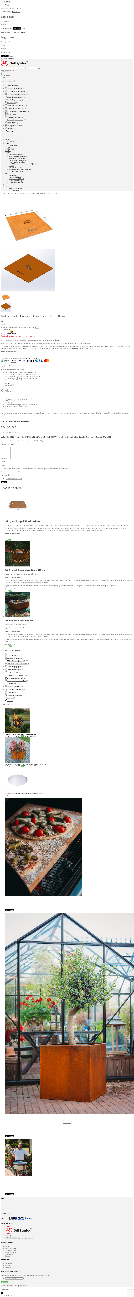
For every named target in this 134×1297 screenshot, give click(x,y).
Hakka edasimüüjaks (15, 188)
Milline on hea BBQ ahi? (16, 179)
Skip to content (5, 2)
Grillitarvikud (11, 103)
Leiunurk (10, 128)
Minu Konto (8, 1264)
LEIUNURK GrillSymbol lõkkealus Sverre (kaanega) (20, 734)
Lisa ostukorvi (5, 329)
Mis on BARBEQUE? (15, 177)
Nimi (3, 462)
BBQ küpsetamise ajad (16, 181)
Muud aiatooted (13, 117)
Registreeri (10, 58)
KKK (6, 184)
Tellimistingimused (10, 1248)
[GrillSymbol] (14, 66)
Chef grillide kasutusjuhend (17, 160)
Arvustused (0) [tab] (9, 385)
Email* (3, 1278)
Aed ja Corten (13, 175)
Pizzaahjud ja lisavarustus (16, 94)
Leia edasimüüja (14, 190)
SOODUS (7, 147)
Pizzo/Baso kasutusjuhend (17, 162)
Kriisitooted (12, 86)
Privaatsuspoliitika (10, 1250)
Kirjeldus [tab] (7, 383)
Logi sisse (21, 32)
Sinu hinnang (5, 444)
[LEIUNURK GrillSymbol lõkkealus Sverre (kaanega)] (17, 732)
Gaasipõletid (11, 123)
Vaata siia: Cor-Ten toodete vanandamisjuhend (15, 421)
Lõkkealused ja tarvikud (14, 88)
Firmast (7, 140)
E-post (3, 45)
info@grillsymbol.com (11, 1237)
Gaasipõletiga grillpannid (15, 97)
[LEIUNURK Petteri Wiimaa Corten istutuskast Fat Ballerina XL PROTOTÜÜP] (17, 762)
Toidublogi (8, 151)
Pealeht (3, 193)
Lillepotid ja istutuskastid (15, 108)
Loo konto (16, 12)
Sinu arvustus (5, 458)
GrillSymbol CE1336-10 (16, 168)
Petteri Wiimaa (13, 141)
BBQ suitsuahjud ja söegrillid (16, 91)
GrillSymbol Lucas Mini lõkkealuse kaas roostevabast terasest (24, 794)
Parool (3, 25)
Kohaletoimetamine (11, 1252)
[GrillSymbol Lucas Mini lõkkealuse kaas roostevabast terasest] (17, 792)
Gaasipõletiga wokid (13, 100)
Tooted (7, 143)
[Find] (39, 68)
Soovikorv (8, 1267)
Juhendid (7, 153)
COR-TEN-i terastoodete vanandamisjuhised (23, 164)
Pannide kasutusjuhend (16, 155)
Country (3, 478)
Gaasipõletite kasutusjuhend (18, 156)
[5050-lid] (28, 291)
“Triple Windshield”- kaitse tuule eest (20, 169)
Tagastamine (9, 1254)
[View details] (17, 517)
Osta (9, 540)
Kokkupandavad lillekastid (16, 111)
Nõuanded (8, 173)
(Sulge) (23, 28)
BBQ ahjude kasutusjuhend (17, 158)
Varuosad (10, 131)
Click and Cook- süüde (16, 171)
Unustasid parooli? (6, 28)
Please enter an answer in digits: (11, 472)
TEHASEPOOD (9, 149)
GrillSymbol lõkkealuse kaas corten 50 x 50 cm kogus (17, 327)
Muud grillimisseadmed (14, 126)
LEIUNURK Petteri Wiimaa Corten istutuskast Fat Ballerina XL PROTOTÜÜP (28, 764)
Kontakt (7, 186)
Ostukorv (7, 1265)
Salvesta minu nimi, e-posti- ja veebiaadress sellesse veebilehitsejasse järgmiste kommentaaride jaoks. (36, 469)
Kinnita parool (5, 52)
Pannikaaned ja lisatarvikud (15, 106)
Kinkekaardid (13, 145)
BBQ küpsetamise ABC (16, 183)
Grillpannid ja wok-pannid (15, 120)
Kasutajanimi (5, 21)
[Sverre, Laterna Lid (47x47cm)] (28, 248)
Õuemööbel (12, 114)
